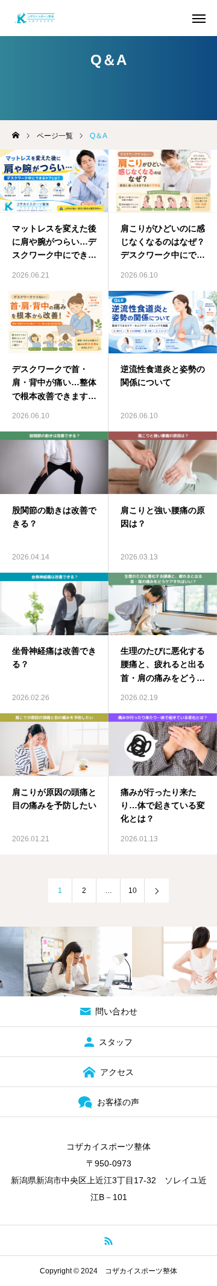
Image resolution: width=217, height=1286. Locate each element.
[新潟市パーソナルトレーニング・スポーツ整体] (34, 18)
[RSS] (108, 1240)
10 (132, 890)
